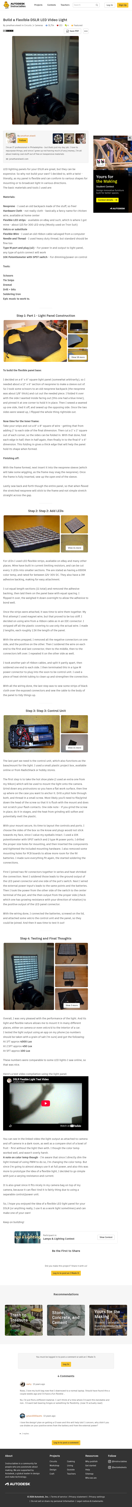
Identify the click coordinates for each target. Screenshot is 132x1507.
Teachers (65, 4)
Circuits (28, 25)
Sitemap (89, 1473)
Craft (52, 1473)
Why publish (91, 1461)
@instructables (119, 1461)
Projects (38, 4)
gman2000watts (34, 1416)
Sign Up (123, 5)
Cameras (39, 25)
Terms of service (59, 1496)
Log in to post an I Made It (66, 1273)
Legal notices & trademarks (90, 1501)
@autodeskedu (119, 1467)
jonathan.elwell (13, 25)
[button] (85, 31)
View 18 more (78, 357)
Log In (110, 5)
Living (70, 1465)
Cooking (71, 1461)
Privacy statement (78, 1496)
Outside (71, 1469)
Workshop (54, 1465)
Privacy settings (97, 1496)
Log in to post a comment (66, 1442)
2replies (25, 1433)
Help (87, 1469)
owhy (29, 1384)
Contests (51, 4)
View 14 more (74, 547)
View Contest (106, 1237)
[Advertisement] (112, 174)
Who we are (91, 1477)
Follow (22, 140)
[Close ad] (130, 138)
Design (53, 1469)
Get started (90, 1465)
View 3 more (72, 1005)
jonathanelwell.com (18, 158)
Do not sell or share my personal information (52, 1501)
